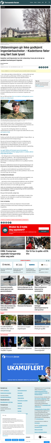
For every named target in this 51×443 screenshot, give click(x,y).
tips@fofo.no (37, 85)
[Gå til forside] (10, 2)
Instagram (20, 405)
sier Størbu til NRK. (5, 132)
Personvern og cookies (22, 400)
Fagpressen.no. (5, 435)
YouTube (19, 411)
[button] (47, 261)
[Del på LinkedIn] (43, 67)
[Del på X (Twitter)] (41, 67)
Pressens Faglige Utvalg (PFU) (42, 409)
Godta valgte (15, 439)
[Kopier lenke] (47, 67)
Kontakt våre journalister (6, 393)
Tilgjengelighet (21, 398)
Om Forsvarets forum (22, 390)
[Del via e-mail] (45, 67)
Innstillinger (8, 439)
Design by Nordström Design (41, 432)
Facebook (20, 403)
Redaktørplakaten (38, 394)
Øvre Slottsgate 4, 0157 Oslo (7, 402)
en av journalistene (40, 86)
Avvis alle (21, 439)
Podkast (39, 2)
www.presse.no (40, 419)
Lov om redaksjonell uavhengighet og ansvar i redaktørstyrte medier (41, 391)
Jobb (42, 2)
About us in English (39, 429)
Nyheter (31, 2)
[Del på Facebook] (39, 67)
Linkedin (19, 408)
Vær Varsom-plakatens (40, 398)
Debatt (35, 2)
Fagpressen (37, 423)
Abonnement (20, 395)
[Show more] (49, 81)
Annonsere (20, 393)
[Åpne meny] (49, 2)
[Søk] (46, 2)
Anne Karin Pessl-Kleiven (6, 397)
